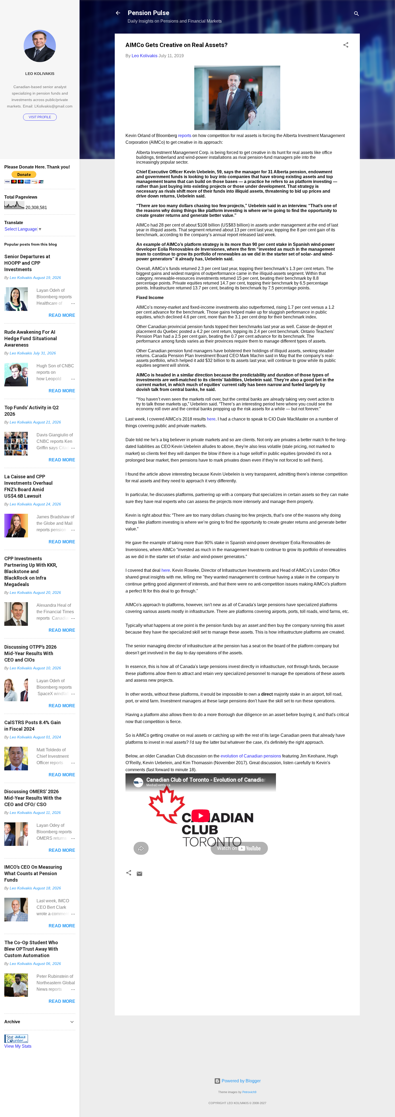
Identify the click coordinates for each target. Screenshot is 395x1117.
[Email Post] (139, 875)
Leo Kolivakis (39, 73)
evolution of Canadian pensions (251, 756)
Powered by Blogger (241, 1081)
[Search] (356, 14)
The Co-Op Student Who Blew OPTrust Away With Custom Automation (31, 949)
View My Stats (17, 1046)
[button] (346, 46)
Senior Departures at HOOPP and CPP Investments (27, 263)
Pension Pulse (148, 13)
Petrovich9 (249, 1092)
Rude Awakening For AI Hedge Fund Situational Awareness (30, 338)
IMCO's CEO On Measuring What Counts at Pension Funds (33, 873)
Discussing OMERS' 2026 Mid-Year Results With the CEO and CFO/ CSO (33, 798)
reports (184, 135)
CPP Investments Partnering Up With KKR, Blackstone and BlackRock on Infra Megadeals (30, 571)
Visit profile (40, 117)
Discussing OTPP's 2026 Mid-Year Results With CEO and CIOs (30, 653)
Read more (62, 315)
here (211, 419)
